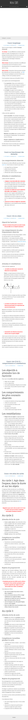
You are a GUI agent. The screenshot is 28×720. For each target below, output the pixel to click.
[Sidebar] (1, 6)
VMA (23, 72)
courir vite (4, 164)
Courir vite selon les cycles (14, 474)
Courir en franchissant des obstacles (14, 153)
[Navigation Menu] (26, 6)
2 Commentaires (21, 45)
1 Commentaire (20, 365)
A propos (14, 717)
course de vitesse (21, 241)
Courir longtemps (14, 43)
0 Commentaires (21, 156)
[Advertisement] (14, 22)
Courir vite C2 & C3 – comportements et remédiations (14, 362)
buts (20, 501)
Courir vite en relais (14, 216)
